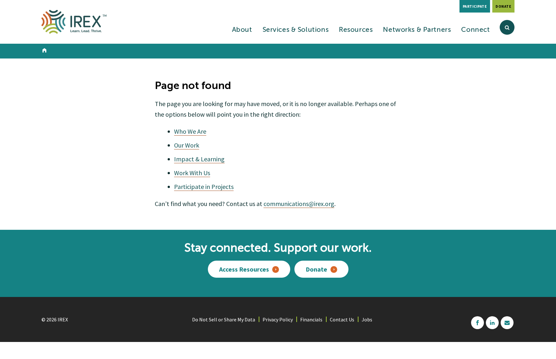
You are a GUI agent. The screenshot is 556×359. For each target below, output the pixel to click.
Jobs (367, 319)
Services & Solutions (296, 30)
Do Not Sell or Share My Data (223, 319)
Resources (356, 30)
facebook (477, 322)
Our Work (186, 145)
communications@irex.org (299, 204)
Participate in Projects (204, 187)
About (242, 30)
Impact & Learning (199, 159)
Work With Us (192, 173)
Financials (311, 319)
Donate (503, 6)
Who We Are (190, 131)
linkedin (492, 322)
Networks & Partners (417, 30)
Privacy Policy (278, 319)
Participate (475, 6)
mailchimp (507, 322)
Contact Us (342, 319)
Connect (475, 30)
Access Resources (244, 269)
